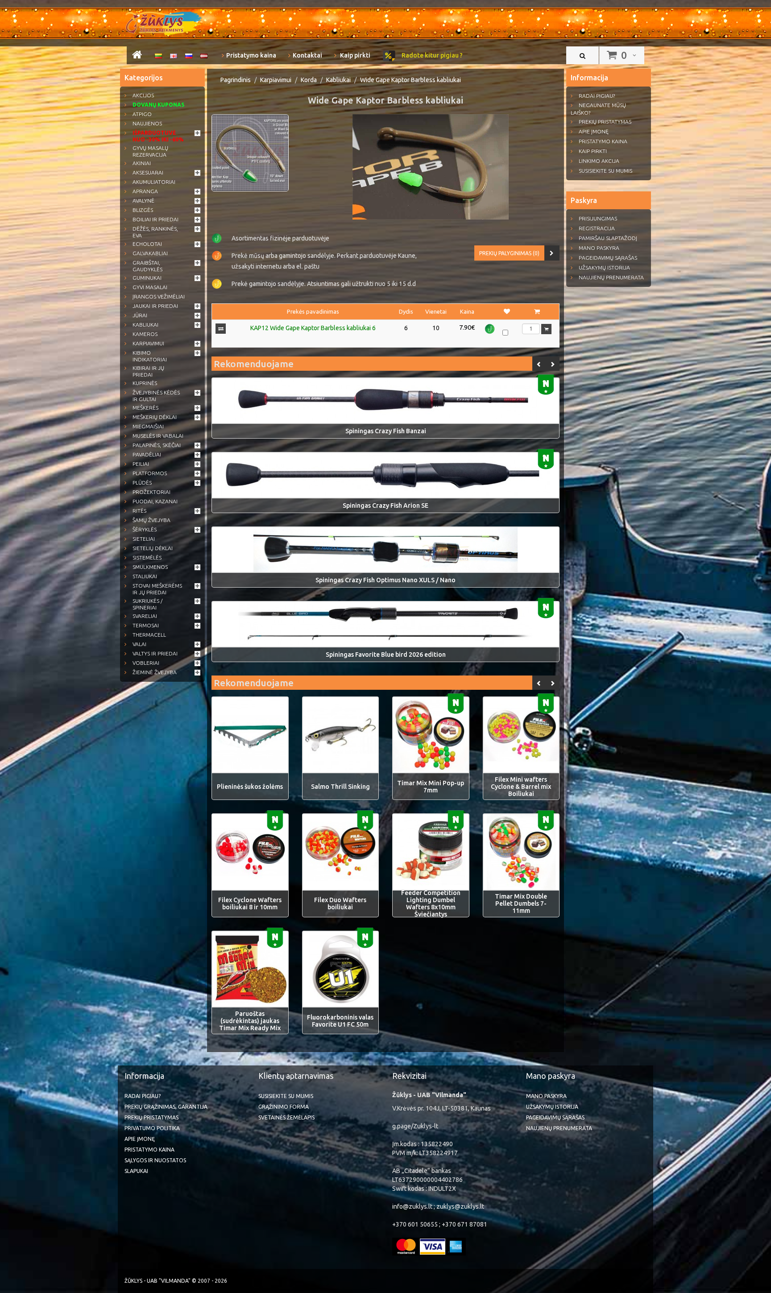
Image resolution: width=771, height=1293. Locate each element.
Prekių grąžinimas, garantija (165, 1107)
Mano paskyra (599, 248)
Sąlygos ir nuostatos (155, 1160)
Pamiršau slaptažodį (608, 238)
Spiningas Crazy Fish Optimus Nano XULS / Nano (385, 580)
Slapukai (136, 1171)
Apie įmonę (594, 131)
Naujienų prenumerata (611, 277)
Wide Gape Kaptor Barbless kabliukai (410, 79)
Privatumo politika (152, 1128)
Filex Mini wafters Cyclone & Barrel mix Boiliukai (521, 786)
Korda (309, 79)
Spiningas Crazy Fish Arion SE (385, 505)
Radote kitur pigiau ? (431, 55)
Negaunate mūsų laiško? (598, 109)
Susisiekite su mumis (605, 171)
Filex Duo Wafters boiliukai (340, 903)
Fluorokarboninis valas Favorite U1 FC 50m (340, 1021)
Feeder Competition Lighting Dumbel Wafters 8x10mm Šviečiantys (430, 903)
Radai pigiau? (597, 96)
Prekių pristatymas (605, 121)
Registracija (597, 228)
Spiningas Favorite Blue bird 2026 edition (386, 654)
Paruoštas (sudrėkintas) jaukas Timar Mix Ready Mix (250, 1021)
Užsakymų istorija (604, 267)
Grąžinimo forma (283, 1107)
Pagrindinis (235, 79)
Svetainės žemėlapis (286, 1117)
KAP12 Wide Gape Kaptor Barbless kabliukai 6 (313, 328)
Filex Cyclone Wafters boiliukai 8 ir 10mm (250, 903)
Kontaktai (307, 55)
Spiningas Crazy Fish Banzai (385, 431)
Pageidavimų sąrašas (608, 258)
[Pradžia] (137, 56)
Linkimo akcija (599, 161)
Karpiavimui (275, 79)
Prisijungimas (598, 218)
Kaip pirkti (354, 55)
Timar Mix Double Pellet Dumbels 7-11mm (521, 903)
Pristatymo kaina (251, 55)
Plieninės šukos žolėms (250, 786)
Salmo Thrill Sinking (340, 786)
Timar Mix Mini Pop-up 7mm (430, 786)
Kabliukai (338, 79)
